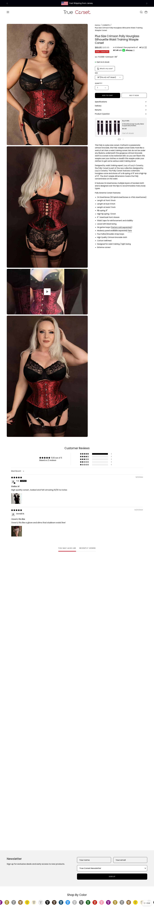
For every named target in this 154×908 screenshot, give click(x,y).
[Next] (147, 3)
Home (97, 25)
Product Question (102, 114)
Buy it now (134, 95)
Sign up (112, 876)
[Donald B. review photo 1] (16, 531)
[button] (141, 12)
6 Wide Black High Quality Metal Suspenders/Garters (133, 125)
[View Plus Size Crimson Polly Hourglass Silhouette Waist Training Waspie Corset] (47, 291)
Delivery (98, 106)
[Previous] (7, 3)
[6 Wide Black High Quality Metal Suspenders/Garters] (108, 127)
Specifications (101, 102)
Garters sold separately (121, 227)
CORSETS (106, 25)
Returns (98, 110)
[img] (143, 47)
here (130, 230)
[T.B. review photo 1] (16, 498)
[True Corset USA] (77, 12)
